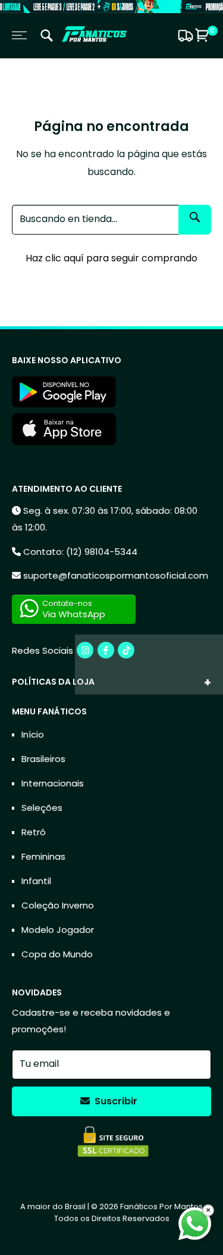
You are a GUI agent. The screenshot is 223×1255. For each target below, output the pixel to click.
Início (32, 734)
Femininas (43, 856)
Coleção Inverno (57, 905)
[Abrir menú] (19, 35)
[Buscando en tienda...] (194, 220)
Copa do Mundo (57, 954)
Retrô (33, 832)
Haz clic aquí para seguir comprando (111, 258)
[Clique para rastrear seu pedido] (184, 36)
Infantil (36, 881)
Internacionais (52, 783)
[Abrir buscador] (47, 37)
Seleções (41, 807)
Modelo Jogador (57, 929)
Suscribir (114, 1101)
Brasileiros (43, 759)
